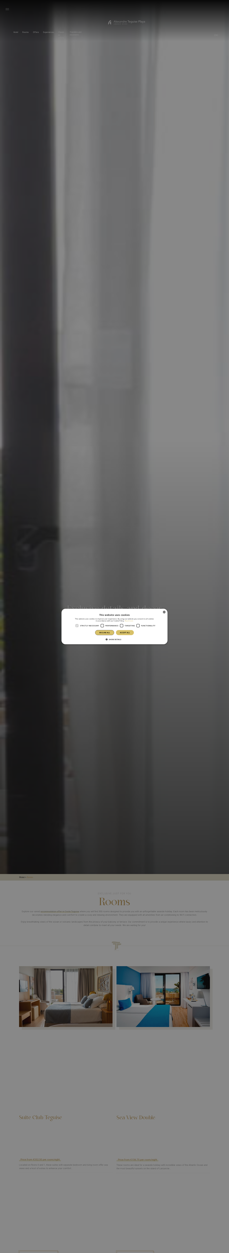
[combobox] (164, 612)
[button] (114, 639)
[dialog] (114, 626)
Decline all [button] (104, 632)
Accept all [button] (125, 632)
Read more (129, 621)
